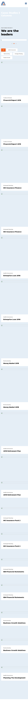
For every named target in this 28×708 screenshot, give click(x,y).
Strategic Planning (19, 53)
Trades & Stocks (6, 57)
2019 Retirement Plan (12, 451)
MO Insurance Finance (12, 188)
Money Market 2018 (11, 363)
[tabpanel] (14, 40)
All (3, 50)
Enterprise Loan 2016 (11, 276)
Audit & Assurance (12, 50)
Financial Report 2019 (12, 100)
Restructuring (7, 53)
